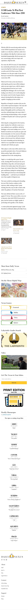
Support (3, 593)
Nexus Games (6, 303)
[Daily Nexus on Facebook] (2, 559)
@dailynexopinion (7, 414)
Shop (2, 599)
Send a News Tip (5, 586)
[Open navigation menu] (25, 2)
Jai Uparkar (6, 16)
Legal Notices (4, 575)
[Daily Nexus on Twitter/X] (4, 559)
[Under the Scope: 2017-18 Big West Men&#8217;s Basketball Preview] (6, 241)
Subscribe (14, 382)
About (3, 564)
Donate (2, 596)
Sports (3, 7)
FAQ (2, 573)
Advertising (4, 583)
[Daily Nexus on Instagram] (6, 559)
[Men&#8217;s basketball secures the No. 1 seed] (18, 223)
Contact (3, 580)
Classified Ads (4, 588)
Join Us (2, 570)
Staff (2, 567)
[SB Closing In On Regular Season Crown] (7, 224)
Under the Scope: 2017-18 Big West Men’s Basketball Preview (6, 248)
